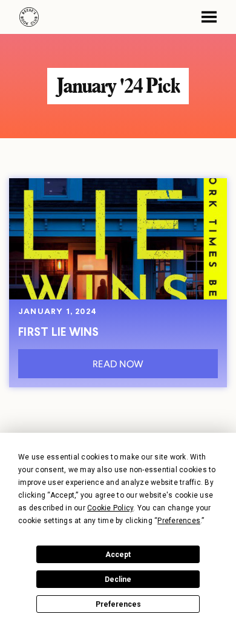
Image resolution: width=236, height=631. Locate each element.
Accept (118, 554)
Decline (118, 579)
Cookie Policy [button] (110, 508)
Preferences (118, 604)
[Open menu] (204, 17)
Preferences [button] (178, 520)
